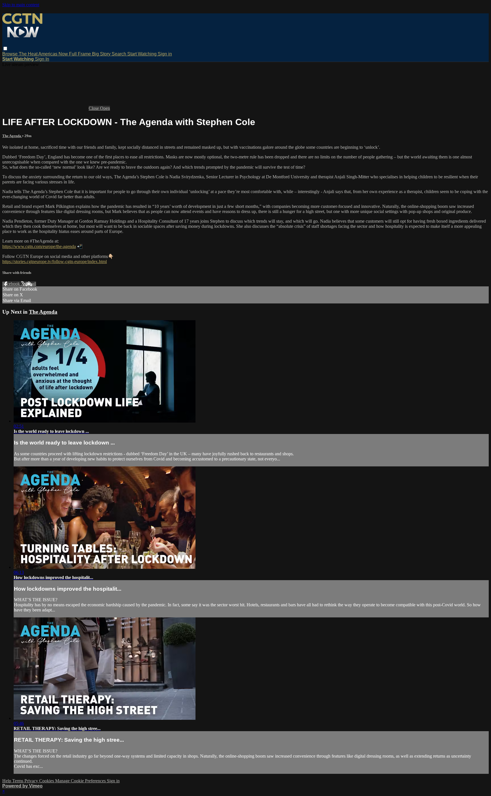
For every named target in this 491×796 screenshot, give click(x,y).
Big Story (102, 53)
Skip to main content (20, 4)
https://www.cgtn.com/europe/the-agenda (39, 246)
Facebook (11, 283)
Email (31, 283)
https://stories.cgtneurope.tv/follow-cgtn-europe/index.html (54, 261)
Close (94, 108)
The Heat (28, 53)
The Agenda (12, 136)
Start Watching (142, 53)
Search (119, 53)
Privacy (31, 780)
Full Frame (80, 53)
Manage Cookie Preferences (81, 780)
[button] (5, 48)
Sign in (165, 53)
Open (105, 108)
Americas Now (53, 53)
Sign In (42, 59)
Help (7, 780)
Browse (10, 53)
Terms (18, 780)
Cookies (47, 780)
